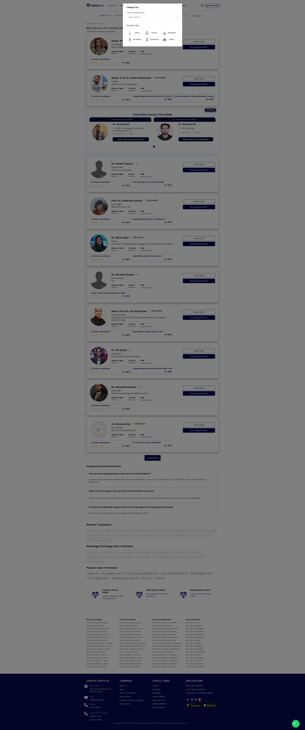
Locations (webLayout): (136, 12)
